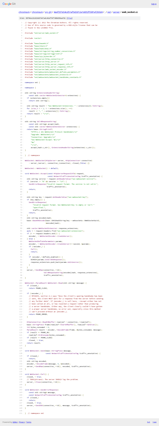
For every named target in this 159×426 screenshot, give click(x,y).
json (155, 422)
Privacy (22, 422)
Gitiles (15, 422)
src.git (48, 12)
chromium (24, 12)
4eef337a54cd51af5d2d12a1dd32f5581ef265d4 (78, 12)
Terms (28, 422)
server (116, 12)
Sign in (154, 4)
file (70, 18)
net (109, 12)
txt (148, 422)
